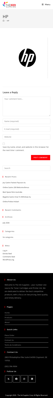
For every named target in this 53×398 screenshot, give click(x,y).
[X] (8, 378)
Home (7, 313)
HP (8, 21)
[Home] (3, 21)
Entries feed (7, 253)
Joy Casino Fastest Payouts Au (14, 182)
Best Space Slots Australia (12, 192)
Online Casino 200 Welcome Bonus (16, 187)
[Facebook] (16, 378)
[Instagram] (24, 378)
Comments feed (9, 256)
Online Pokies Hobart (11, 201)
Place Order (9, 335)
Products (8, 317)
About (7, 322)
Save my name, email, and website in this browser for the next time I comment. (26, 148)
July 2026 (6, 223)
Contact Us (9, 340)
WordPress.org (8, 259)
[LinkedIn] (32, 378)
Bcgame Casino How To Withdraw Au (17, 197)
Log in (5, 250)
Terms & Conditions (13, 345)
